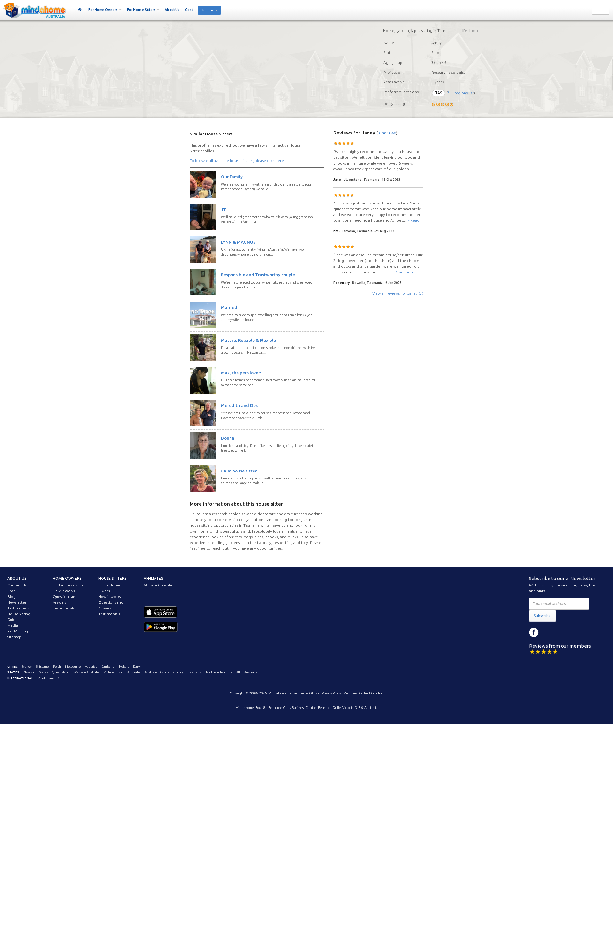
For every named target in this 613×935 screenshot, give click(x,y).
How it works (64, 591)
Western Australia (87, 672)
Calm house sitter (239, 470)
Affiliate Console (158, 585)
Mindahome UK (48, 678)
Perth (57, 666)
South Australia (129, 672)
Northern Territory (219, 672)
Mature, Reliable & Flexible (248, 340)
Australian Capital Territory (164, 672)
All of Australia (246, 672)
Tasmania (195, 672)
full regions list (461, 93)
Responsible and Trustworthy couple (258, 274)
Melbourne (73, 666)
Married (229, 307)
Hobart (124, 666)
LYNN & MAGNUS (238, 242)
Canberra (108, 666)
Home (80, 10)
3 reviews (387, 132)
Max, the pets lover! (241, 372)
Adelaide (91, 666)
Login (601, 10)
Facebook (534, 632)
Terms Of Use (309, 693)
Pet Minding (17, 631)
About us (16, 578)
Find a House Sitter (69, 585)
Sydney (27, 666)
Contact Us (16, 585)
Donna (227, 438)
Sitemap (14, 637)
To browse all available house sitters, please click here (237, 160)
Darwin (138, 666)
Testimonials (18, 608)
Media (12, 625)
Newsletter (16, 602)
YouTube (562, 632)
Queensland (60, 672)
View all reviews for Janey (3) (397, 293)
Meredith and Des (239, 405)
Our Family (232, 176)
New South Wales (36, 672)
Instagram (548, 632)
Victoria (109, 672)
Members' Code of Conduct (363, 693)
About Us (172, 9)
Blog (11, 597)
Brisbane (42, 666)
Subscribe (542, 616)
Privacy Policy (331, 693)
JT (223, 209)
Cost (189, 9)
